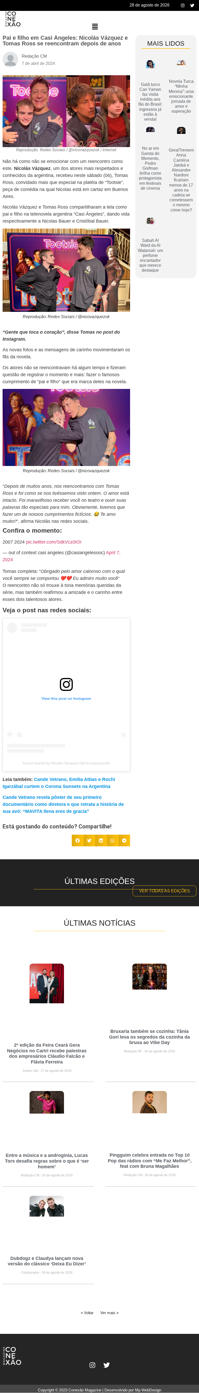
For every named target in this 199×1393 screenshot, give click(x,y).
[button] (95, 26)
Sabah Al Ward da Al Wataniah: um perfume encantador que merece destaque (150, 255)
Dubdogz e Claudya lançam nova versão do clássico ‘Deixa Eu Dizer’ (47, 1261)
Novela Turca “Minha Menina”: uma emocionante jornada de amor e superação (181, 96)
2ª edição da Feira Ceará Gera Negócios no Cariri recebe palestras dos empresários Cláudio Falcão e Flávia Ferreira (47, 1053)
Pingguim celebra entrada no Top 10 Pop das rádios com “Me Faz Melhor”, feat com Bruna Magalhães (149, 1160)
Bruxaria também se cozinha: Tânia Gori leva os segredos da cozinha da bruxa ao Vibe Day (149, 1037)
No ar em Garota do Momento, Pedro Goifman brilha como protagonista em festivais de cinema (150, 168)
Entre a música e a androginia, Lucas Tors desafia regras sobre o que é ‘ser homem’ (47, 1161)
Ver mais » (109, 1312)
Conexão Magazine (84, 1390)
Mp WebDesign (148, 1390)
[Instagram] (183, 5)
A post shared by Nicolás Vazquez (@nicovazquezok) (66, 763)
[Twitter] (192, 5)
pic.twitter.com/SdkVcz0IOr (54, 542)
